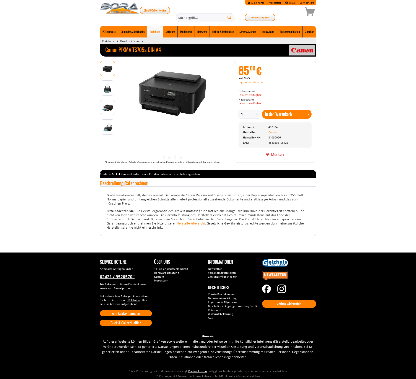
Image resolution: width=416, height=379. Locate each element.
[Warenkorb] (294, 12)
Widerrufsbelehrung (220, 314)
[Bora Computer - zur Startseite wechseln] (120, 12)
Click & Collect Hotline (155, 10)
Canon (272, 132)
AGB (210, 318)
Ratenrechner (136, 183)
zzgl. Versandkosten (251, 82)
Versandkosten (197, 371)
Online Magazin (260, 17)
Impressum (161, 280)
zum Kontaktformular (126, 313)
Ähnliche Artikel (110, 174)
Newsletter (215, 269)
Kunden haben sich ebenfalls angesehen (174, 174)
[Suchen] (229, 17)
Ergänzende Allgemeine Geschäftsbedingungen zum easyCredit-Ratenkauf (233, 306)
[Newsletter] (288, 275)
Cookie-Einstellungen (221, 294)
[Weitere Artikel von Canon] (302, 50)
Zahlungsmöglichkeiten (222, 276)
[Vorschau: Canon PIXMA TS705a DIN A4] (107, 68)
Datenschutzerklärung (222, 298)
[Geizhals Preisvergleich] (288, 262)
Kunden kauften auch (134, 174)
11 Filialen (133, 300)
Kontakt (159, 276)
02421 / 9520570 (117, 277)
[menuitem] (256, 2)
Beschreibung (111, 183)
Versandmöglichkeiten (222, 273)
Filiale (292, 2)
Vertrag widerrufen (289, 303)
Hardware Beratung (166, 273)
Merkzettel (275, 2)
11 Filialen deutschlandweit (171, 269)
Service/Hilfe (307, 2)
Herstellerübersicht (191, 223)
